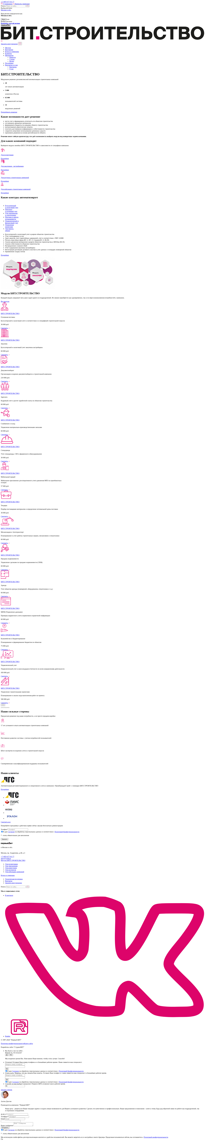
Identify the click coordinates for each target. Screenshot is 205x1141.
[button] (2, 707)
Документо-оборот (9, 230)
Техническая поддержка (14, 879)
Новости (12, 57)
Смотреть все (6, 822)
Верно (4, 19)
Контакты (13, 67)
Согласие (11, 832)
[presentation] (2, 705)
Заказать (4, 839)
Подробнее (5, 255)
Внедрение (9, 50)
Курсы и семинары (12, 52)
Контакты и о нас (11, 65)
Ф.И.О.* (4, 1114)
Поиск (3, 6)
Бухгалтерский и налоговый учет (11, 206)
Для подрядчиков (11, 864)
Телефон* (4, 829)
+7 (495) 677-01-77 (7, 856)
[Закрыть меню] (20, 43)
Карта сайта (28, 1043)
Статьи (12, 59)
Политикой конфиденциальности (156, 1137)
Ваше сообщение (7, 1125)
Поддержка (9, 63)
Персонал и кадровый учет (11, 210)
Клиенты (8, 53)
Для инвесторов (11, 868)
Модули (8, 48)
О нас (11, 69)
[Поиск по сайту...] (27, 6)
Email (3, 1119)
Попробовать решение (9, 112)
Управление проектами (9, 226)
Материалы (9, 55)
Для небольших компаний (14, 872)
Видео (11, 61)
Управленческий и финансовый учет (12, 222)
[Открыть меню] (2, 41)
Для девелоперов (11, 866)
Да (7, 1055)
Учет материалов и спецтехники (11, 214)
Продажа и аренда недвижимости (11, 218)
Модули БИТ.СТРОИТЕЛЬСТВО (13, 860)
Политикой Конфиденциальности (67, 832)
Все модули (5, 301)
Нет (11, 1055)
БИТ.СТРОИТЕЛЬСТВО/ (10, 313)
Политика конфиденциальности (12, 1043)
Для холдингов (10, 870)
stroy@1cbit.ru (6, 858)
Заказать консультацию (9, 44)
